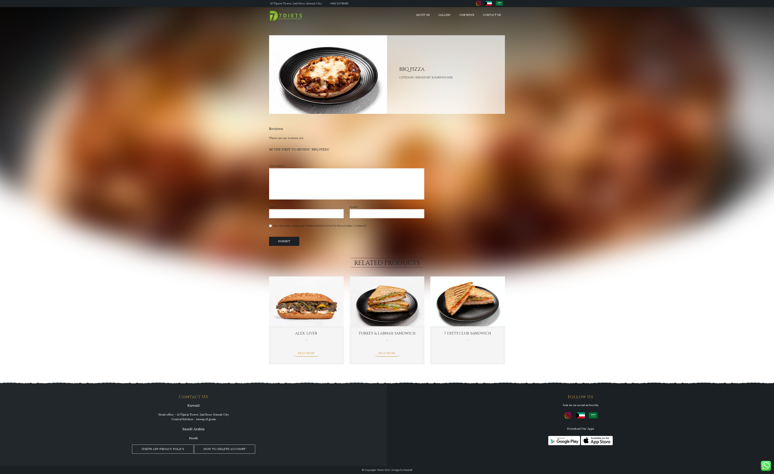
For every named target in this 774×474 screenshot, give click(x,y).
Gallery (444, 15)
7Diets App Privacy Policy (162, 449)
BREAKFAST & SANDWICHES (434, 77)
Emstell (408, 469)
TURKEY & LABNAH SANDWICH (387, 333)
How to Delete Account (225, 449)
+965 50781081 (339, 3)
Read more (306, 353)
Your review (277, 166)
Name (273, 207)
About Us (423, 15)
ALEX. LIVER (306, 333)
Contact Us (492, 15)
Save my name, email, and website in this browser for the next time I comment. (320, 226)
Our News (467, 15)
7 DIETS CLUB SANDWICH (467, 333)
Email (354, 207)
